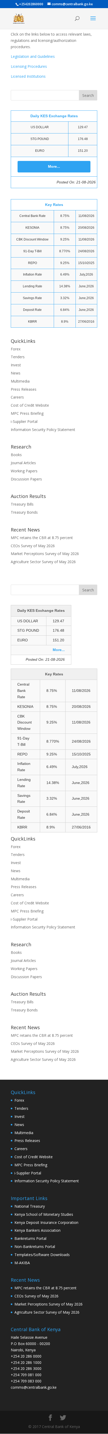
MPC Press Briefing (27, 413)
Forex (15, 348)
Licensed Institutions (28, 76)
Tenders (18, 356)
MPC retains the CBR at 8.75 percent (42, 537)
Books (16, 454)
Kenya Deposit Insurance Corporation (46, 1222)
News (15, 373)
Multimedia (20, 381)
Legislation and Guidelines (33, 56)
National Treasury (29, 1206)
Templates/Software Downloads (42, 1254)
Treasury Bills (22, 504)
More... (54, 166)
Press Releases (23, 389)
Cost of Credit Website (30, 405)
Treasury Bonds (24, 512)
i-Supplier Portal (24, 421)
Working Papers (24, 470)
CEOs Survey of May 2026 (33, 545)
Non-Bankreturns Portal (34, 1246)
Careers (17, 397)
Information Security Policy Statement (43, 429)
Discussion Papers (26, 479)
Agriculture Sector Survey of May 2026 (43, 561)
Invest (16, 364)
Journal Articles (23, 462)
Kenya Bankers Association (37, 1230)
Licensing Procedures (29, 66)
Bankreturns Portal (30, 1238)
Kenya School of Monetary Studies (43, 1214)
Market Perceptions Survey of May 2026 (45, 553)
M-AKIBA (22, 1262)
